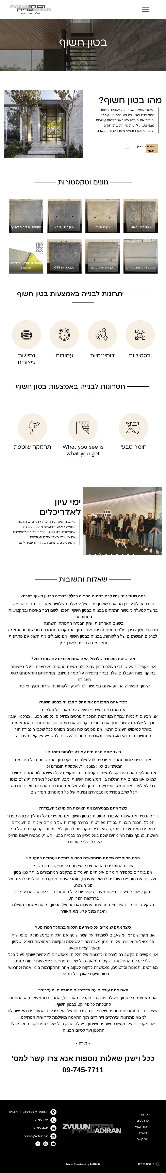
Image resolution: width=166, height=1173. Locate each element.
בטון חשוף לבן (103, 227)
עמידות (64, 355)
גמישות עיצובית (26, 359)
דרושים (144, 1133)
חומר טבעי (134, 447)
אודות (145, 1115)
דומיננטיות (102, 355)
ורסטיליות (140, 355)
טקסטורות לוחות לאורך (26, 227)
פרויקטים (143, 1121)
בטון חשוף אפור (141, 227)
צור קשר (143, 1139)
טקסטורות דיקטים (102, 268)
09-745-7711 (40, 1120)
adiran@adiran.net (36, 1136)
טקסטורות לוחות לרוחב (141, 268)
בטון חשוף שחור (64, 227)
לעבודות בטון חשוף (145, 148)
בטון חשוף (142, 1127)
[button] (145, 9)
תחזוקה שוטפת (32, 447)
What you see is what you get (83, 450)
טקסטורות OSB (64, 268)
